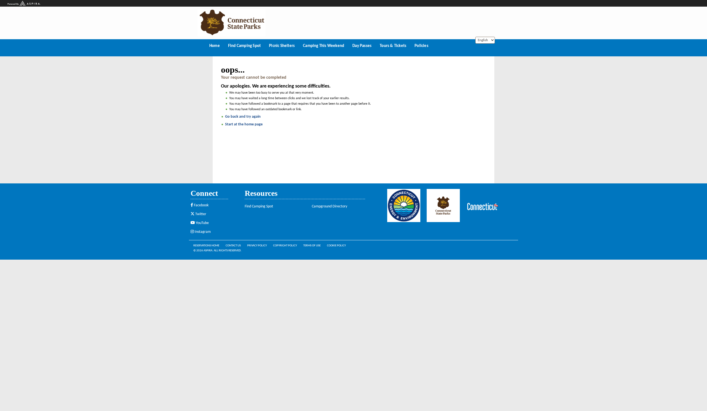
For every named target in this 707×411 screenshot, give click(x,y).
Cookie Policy (336, 245)
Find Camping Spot (259, 206)
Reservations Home (206, 245)
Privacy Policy (257, 245)
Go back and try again (243, 117)
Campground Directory (329, 206)
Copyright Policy (285, 245)
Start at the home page (244, 124)
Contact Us (233, 245)
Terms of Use (312, 245)
